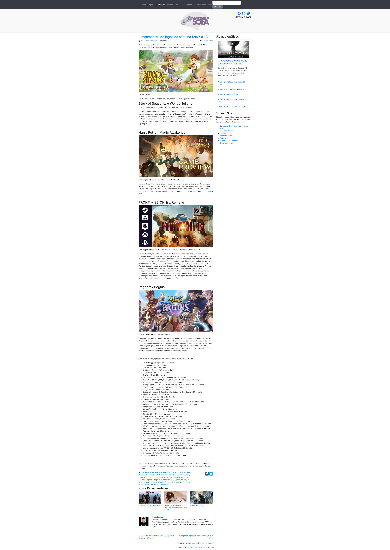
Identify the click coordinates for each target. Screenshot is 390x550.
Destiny (187, 472)
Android (148, 472)
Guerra (167, 477)
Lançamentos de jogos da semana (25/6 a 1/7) (174, 37)
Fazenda (142, 477)
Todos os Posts (226, 136)
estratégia (164, 475)
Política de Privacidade (229, 141)
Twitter (248, 13)
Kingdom (149, 480)
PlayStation (201, 5)
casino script (193, 543)
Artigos (150, 5)
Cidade (173, 472)
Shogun (168, 482)
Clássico (180, 472)
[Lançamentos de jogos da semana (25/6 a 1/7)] (176, 72)
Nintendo (188, 5)
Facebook (239, 13)
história (183, 477)
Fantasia (186, 475)
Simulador (175, 482)
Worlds (141, 485)
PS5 (142, 482)
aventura (166, 472)
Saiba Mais (224, 138)
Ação (142, 472)
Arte (160, 472)
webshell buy (195, 547)
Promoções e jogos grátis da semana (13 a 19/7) (232, 62)
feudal (148, 477)
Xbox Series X (165, 485)
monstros (166, 480)
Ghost (161, 477)
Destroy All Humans (146, 475)
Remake (147, 482)
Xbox (210, 5)
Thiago (157, 517)
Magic (155, 480)
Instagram (244, 13)
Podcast (223, 133)
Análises (142, 5)
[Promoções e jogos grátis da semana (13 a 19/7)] (233, 49)
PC (194, 5)
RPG (153, 482)
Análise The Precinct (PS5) (228, 94)
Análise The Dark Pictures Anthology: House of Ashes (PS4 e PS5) (175, 508)
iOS (188, 477)
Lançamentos (160, 5)
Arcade (155, 472)
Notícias (170, 5)
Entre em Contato (227, 143)
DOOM (157, 475)
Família (179, 475)
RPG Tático (160, 482)
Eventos (172, 475)
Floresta (155, 477)
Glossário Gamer (226, 131)
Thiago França (149, 41)
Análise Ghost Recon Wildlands (149, 505)
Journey (142, 480)
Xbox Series (154, 485)
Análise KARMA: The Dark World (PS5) (232, 107)
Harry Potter (175, 477)
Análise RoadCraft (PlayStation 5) (231, 89)
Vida (188, 482)
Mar (160, 480)
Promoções (178, 5)
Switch (182, 482)
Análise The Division (197, 505)
